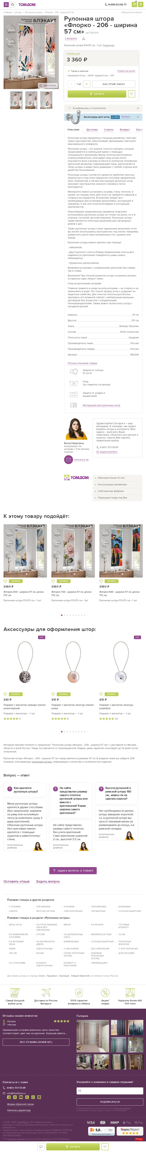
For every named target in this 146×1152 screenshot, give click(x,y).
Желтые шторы (45, 911)
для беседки (126, 953)
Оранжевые (43, 906)
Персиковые (98, 906)
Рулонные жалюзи (125, 942)
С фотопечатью (128, 948)
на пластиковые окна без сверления (46, 927)
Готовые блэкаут (124, 926)
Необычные (98, 911)
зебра (12, 948)
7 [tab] (79, 615)
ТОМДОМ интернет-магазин (27, 4)
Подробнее (108, 45)
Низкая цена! (73, 53)
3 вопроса (71, 38)
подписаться (110, 1101)
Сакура (13, 911)
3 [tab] (67, 615)
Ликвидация (99, 963)
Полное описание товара (82, 363)
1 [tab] (61, 615)
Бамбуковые (71, 941)
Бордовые (125, 906)
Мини (67, 924)
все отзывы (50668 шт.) (36, 1042)
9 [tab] (84, 615)
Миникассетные (101, 934)
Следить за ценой (126, 71)
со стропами (17, 963)
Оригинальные (73, 911)
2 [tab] (64, 615)
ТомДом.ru (23, 1122)
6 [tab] (76, 615)
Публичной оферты (121, 1108)
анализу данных (16, 1139)
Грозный (64, 975)
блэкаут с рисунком (70, 964)
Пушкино (52, 975)
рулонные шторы (42, 761)
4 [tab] (70, 615)
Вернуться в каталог (132, 12)
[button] (14, 551)
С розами (14, 906)
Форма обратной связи (20, 1104)
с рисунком (71, 948)
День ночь (15, 924)
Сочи (42, 975)
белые (40, 953)
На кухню (97, 924)
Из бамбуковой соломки (18, 935)
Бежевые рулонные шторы (97, 956)
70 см (122, 934)
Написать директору (19, 1110)
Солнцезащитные (130, 911)
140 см (13, 953)
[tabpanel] (25, 563)
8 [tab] (81, 615)
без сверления (100, 948)
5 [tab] (73, 615)
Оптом (40, 934)
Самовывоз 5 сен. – (80, 75)
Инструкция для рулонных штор (101, 405)
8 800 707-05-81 (109, 447)
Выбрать (126, 116)
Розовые (69, 906)
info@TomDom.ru (16, 1093)
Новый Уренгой (80, 975)
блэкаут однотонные (44, 964)
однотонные (44, 948)
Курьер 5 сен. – (104, 75)
